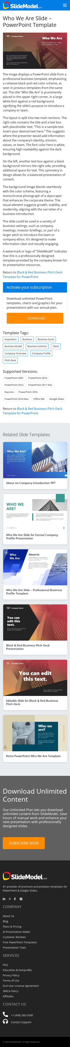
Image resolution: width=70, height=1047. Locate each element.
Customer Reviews (14, 937)
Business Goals (46, 339)
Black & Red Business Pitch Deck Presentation (28, 647)
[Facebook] (15, 899)
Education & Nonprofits (17, 970)
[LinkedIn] (4, 899)
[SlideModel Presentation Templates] (22, 5)
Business (27, 339)
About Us (8, 916)
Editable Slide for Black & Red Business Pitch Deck (32, 702)
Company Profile (41, 353)
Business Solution (37, 346)
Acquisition (10, 339)
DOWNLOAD (36, 318)
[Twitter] (9, 899)
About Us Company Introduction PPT (30, 483)
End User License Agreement (21, 986)
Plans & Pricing (12, 926)
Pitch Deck (10, 360)
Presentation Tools (14, 947)
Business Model (13, 346)
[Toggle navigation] (63, 5)
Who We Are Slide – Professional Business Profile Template (34, 591)
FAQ (5, 965)
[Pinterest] (21, 899)
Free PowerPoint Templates (20, 942)
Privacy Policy (11, 975)
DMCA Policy (10, 991)
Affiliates (8, 996)
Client (56, 346)
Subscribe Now (24, 843)
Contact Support (21, 1022)
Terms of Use (11, 980)
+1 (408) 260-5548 (22, 1015)
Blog (5, 921)
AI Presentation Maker (16, 932)
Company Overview (15, 353)
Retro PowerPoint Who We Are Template (33, 756)
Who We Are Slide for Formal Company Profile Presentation (32, 536)
